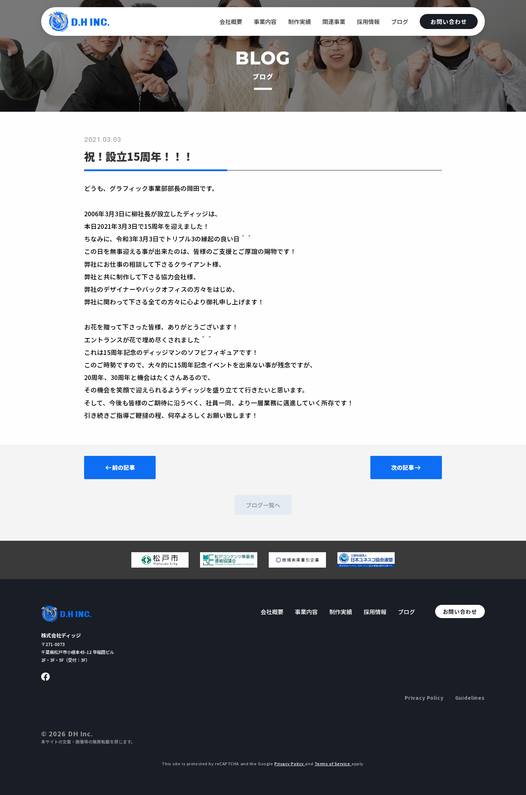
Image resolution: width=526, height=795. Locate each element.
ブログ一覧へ (263, 505)
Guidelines (470, 697)
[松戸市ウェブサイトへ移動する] (160, 564)
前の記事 (123, 467)
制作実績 (299, 21)
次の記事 (402, 467)
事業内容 (265, 21)
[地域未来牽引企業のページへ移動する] (297, 564)
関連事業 (333, 21)
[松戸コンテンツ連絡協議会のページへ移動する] (228, 564)
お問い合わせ (448, 21)
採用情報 (368, 21)
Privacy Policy (424, 697)
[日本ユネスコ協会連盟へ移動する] (366, 564)
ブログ (399, 21)
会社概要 (230, 21)
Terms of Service (333, 763)
